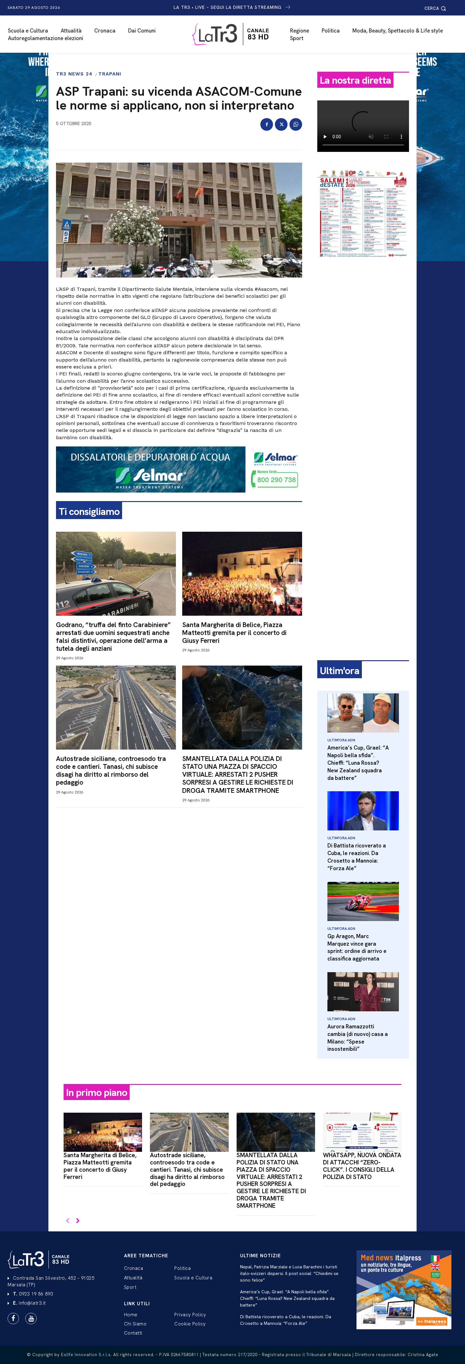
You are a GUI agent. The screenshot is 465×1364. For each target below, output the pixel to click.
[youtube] (31, 1318)
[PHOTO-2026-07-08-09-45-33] (363, 263)
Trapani (109, 74)
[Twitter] (281, 124)
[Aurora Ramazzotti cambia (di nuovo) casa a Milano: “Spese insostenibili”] (363, 991)
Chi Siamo (135, 1324)
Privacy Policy (190, 1315)
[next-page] (78, 1221)
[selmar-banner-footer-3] (179, 497)
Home (131, 1315)
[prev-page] (67, 1221)
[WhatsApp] (295, 124)
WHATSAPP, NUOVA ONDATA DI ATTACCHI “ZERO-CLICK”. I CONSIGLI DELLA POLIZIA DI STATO (362, 1166)
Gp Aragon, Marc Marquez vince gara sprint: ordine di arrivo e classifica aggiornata (357, 947)
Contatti (133, 1333)
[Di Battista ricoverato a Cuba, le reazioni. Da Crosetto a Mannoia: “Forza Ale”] (363, 810)
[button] (436, 8)
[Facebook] (266, 124)
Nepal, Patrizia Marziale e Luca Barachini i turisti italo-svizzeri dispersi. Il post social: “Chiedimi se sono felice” (289, 1273)
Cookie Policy (190, 1324)
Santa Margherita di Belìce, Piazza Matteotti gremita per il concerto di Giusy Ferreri (234, 632)
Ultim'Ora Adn (341, 740)
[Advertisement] (363, 362)
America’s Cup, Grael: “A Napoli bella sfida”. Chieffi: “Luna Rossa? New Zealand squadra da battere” (358, 762)
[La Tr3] (236, 34)
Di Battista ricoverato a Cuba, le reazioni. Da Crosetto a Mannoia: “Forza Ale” (356, 856)
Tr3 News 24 (74, 74)
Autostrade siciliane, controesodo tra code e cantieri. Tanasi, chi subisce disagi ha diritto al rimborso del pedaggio (111, 770)
